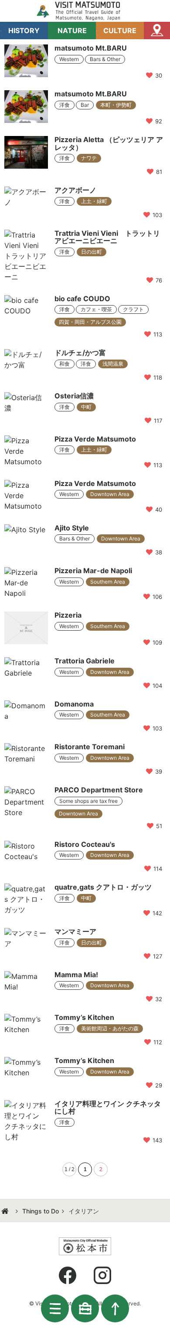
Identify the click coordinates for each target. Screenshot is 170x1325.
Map (157, 30)
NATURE (72, 30)
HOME (6, 1211)
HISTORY (24, 30)
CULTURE (119, 30)
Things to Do (40, 1211)
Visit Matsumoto (85, 11)
